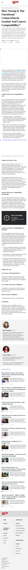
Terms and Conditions (5, 566)
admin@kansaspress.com (6, 563)
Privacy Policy (4, 564)
